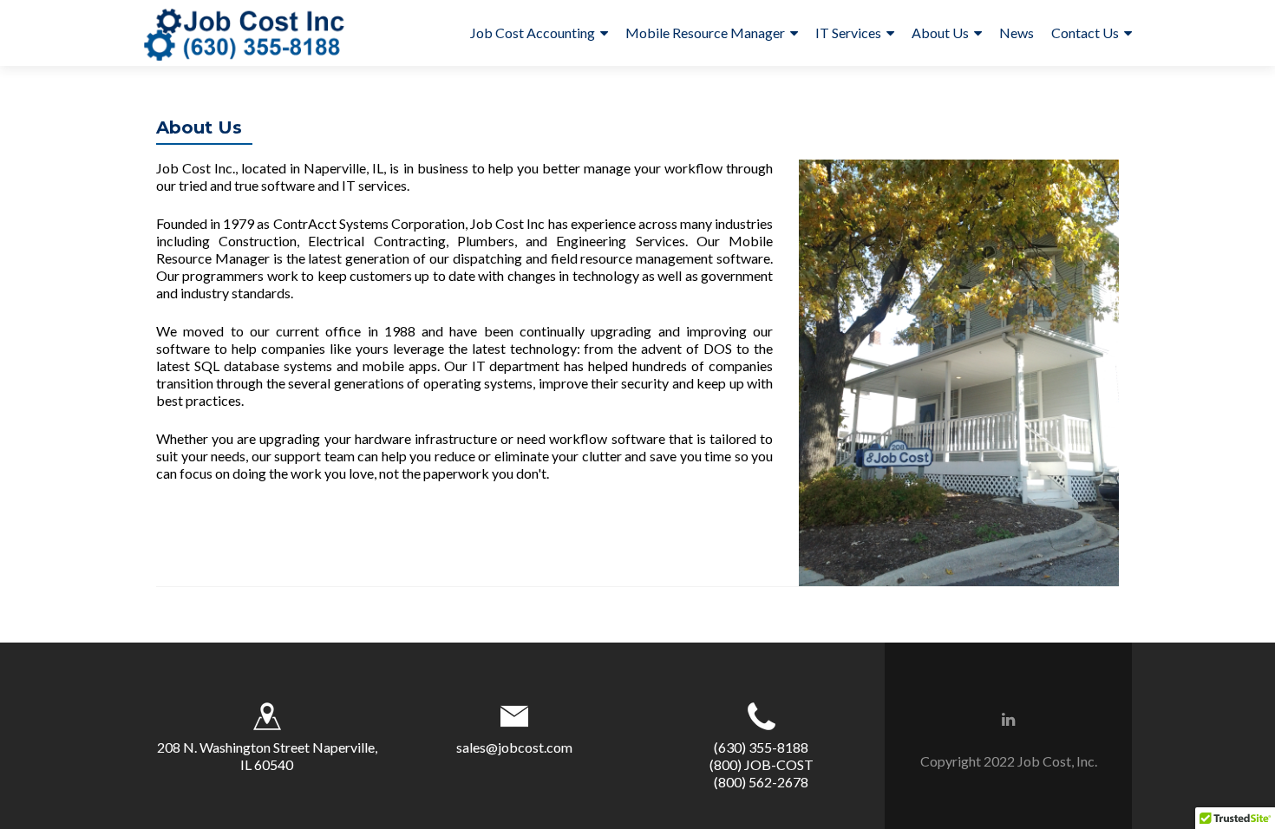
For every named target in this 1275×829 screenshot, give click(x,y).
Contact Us (1085, 32)
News (1016, 32)
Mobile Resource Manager (705, 32)
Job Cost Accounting (532, 32)
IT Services (848, 32)
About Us (940, 32)
